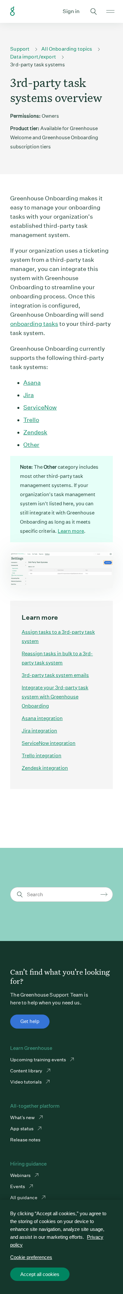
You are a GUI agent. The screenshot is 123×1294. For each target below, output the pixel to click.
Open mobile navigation (110, 11)
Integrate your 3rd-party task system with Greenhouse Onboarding (55, 696)
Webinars (20, 1175)
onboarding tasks (34, 323)
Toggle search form (93, 11)
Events (18, 1186)
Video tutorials (26, 1082)
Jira (28, 395)
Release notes (25, 1140)
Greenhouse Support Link (12, 11)
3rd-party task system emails (55, 675)
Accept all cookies (39, 1274)
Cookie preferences (31, 1257)
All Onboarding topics (66, 49)
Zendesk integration (45, 768)
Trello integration (41, 755)
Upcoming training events (38, 1060)
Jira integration (39, 731)
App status (22, 1129)
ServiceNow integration (48, 743)
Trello (31, 419)
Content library (26, 1071)
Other (31, 444)
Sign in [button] (71, 11)
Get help (29, 1021)
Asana (32, 382)
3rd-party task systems (37, 64)
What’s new (23, 1117)
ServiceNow (40, 407)
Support (20, 49)
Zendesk (35, 432)
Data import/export (33, 57)
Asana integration (42, 718)
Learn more (71, 531)
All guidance (24, 1198)
